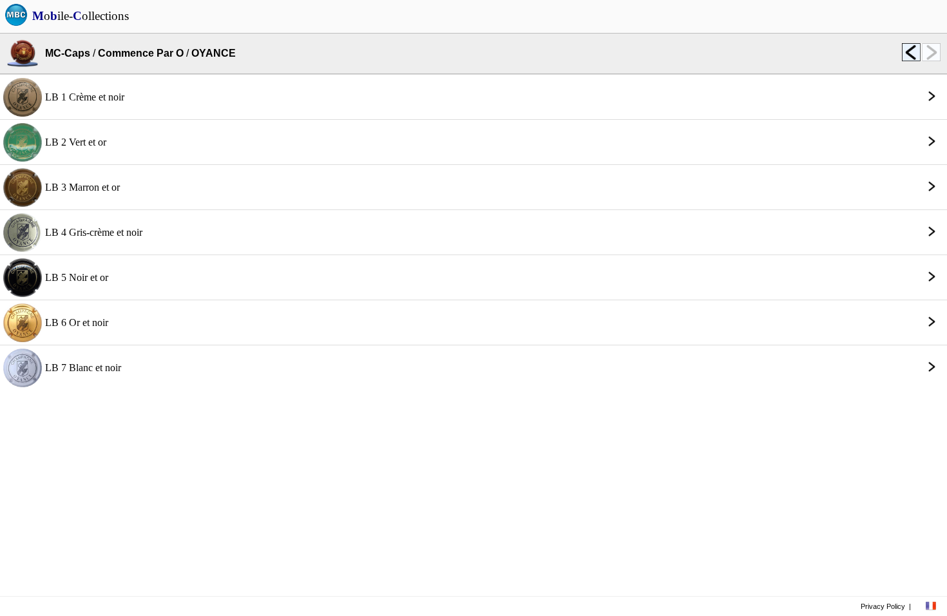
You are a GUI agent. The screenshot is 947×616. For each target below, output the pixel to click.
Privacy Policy (883, 606)
